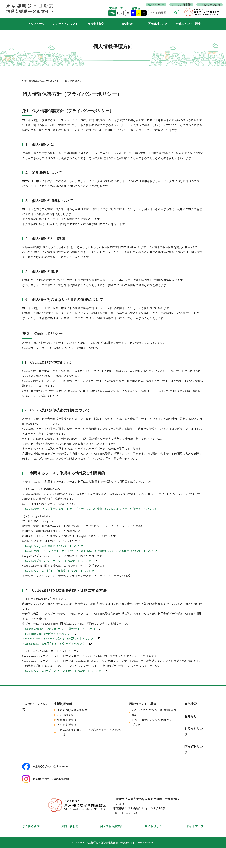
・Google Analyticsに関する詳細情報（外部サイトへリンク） (59, 570)
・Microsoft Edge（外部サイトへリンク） (47, 633)
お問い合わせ (69, 826)
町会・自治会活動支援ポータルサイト (36, 24)
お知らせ (190, 716)
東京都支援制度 (66, 719)
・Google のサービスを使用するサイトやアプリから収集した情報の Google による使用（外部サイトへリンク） (91, 550)
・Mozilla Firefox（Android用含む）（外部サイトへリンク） (59, 638)
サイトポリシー (155, 826)
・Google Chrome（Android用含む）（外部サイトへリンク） (59, 628)
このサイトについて (65, 23)
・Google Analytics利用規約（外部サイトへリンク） (54, 546)
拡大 (120, 13)
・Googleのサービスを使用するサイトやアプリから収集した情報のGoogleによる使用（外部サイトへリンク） (90, 508)
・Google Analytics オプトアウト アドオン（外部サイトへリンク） (63, 670)
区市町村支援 (65, 715)
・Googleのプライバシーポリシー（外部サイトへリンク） (58, 560)
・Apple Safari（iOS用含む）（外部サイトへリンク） (55, 643)
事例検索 (127, 23)
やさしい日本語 (181, 4)
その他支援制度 (66, 724)
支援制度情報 (96, 23)
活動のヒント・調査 (188, 23)
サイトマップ (195, 826)
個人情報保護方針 (111, 826)
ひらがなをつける (210, 4)
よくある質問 (31, 826)
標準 (112, 13)
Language (156, 4)
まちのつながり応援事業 (72, 710)
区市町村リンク (157, 23)
